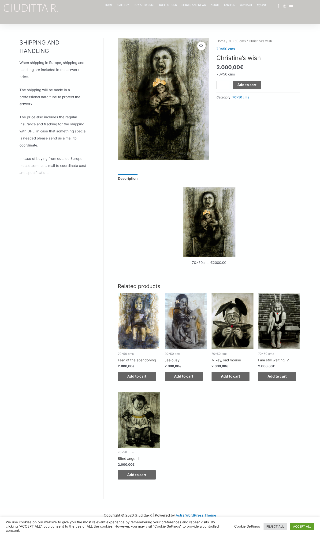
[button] (201, 46)
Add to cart (247, 84)
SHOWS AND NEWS (194, 5)
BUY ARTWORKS (144, 5)
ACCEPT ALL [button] (302, 526)
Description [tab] (128, 178)
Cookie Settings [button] (247, 526)
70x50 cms (237, 41)
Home (220, 41)
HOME (109, 5)
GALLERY (123, 5)
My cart (261, 5)
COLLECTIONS (168, 5)
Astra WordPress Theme (196, 515)
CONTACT (246, 5)
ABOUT (215, 5)
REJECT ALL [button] (275, 526)
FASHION (229, 5)
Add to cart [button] (136, 376)
